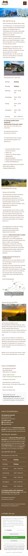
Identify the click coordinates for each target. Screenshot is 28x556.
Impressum (8, 552)
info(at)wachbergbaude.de (13, 376)
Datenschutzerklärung (17, 552)
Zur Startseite (5, 3)
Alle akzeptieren (14, 537)
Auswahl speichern (14, 534)
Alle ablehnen (14, 541)
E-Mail (21, 447)
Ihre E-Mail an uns (8, 422)
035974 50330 (10, 375)
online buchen (7, 424)
